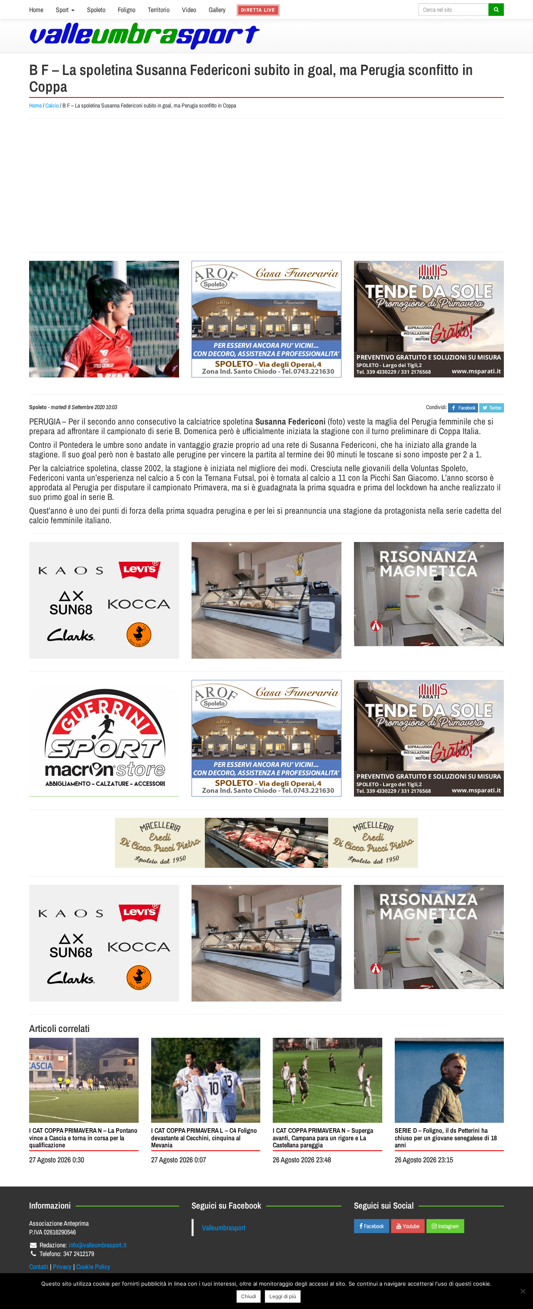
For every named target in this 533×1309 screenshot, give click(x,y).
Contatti (38, 1266)
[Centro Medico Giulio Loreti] (429, 594)
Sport (63, 9)
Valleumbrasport (223, 1227)
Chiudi (248, 1296)
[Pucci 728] (266, 843)
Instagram (448, 1226)
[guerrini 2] (104, 738)
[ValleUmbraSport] (144, 36)
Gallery (217, 9)
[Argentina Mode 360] (104, 600)
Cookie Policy (93, 1266)
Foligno (126, 9)
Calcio (52, 105)
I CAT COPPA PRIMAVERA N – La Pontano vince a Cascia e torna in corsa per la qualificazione (83, 1137)
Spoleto (96, 9)
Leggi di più (282, 1296)
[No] (522, 1291)
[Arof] (266, 319)
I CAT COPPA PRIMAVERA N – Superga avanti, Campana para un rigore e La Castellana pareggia (323, 1137)
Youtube (410, 1226)
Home (36, 9)
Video (189, 9)
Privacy (62, 1266)
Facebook (373, 1226)
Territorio (158, 9)
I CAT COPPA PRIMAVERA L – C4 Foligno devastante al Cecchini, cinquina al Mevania (204, 1137)
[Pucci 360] (266, 600)
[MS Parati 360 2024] (429, 319)
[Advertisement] (266, 185)
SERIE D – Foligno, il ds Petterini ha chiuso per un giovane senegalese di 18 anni (446, 1137)
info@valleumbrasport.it (98, 1244)
